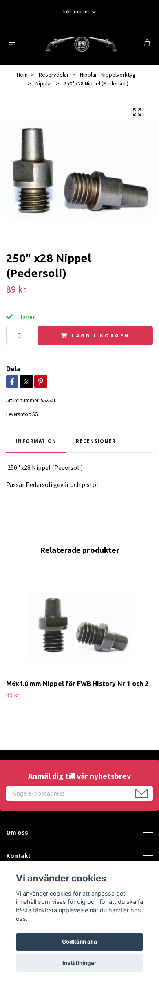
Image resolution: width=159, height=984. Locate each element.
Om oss (17, 832)
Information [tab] (36, 441)
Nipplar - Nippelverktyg (108, 74)
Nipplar (44, 83)
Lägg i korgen (101, 335)
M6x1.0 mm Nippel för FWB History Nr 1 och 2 (77, 683)
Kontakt (18, 855)
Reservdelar (54, 74)
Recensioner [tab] (96, 441)
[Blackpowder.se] (81, 44)
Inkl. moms (76, 11)
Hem (22, 74)
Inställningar (79, 963)
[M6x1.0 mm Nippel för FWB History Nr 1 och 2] (79, 625)
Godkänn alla (79, 941)
